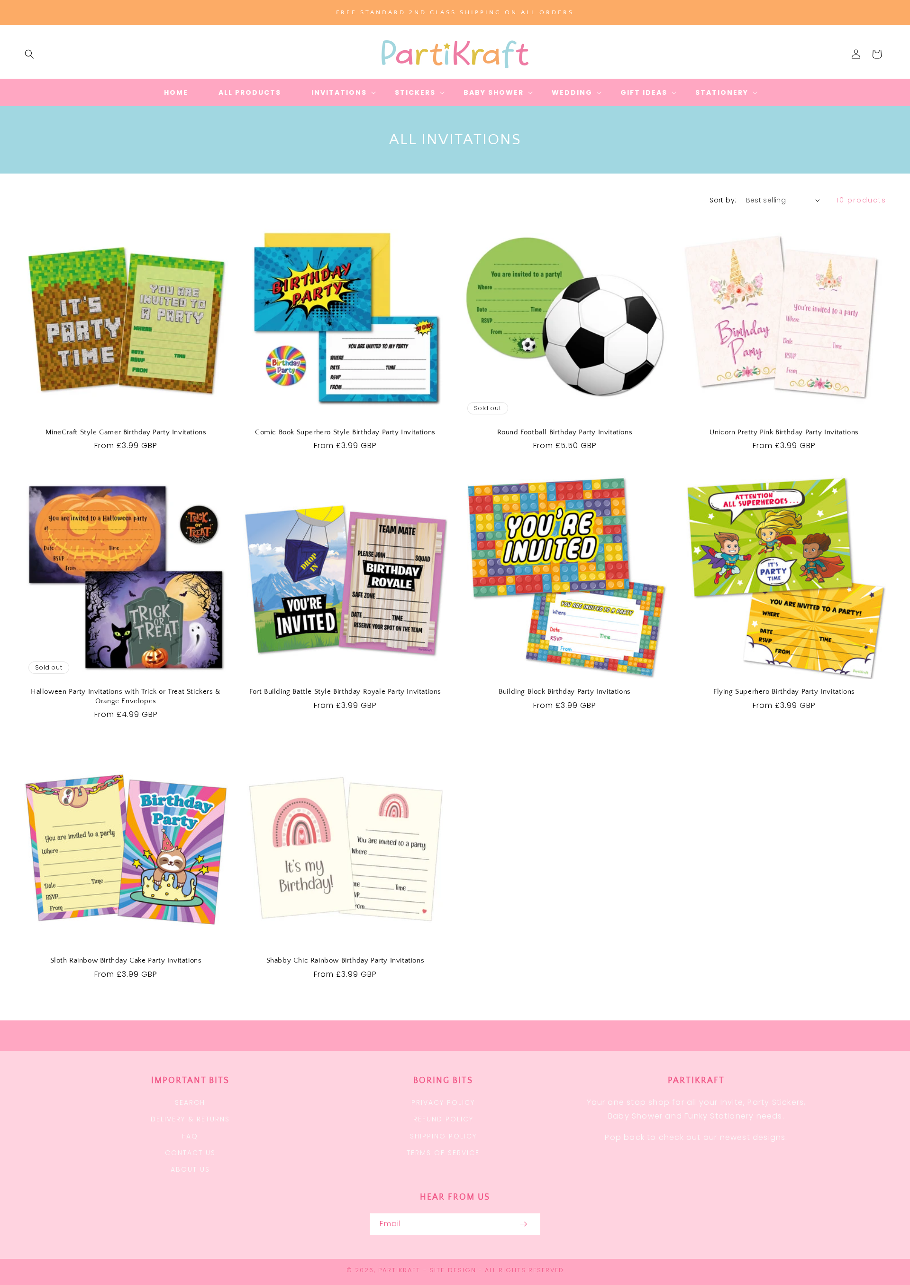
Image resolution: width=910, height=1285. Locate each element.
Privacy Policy (443, 1102)
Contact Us (190, 1152)
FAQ (190, 1136)
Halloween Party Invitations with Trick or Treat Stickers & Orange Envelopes (126, 696)
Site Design (452, 1270)
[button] (29, 54)
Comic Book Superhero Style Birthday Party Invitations (345, 432)
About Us (190, 1169)
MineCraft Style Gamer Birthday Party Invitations (126, 432)
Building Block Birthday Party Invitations (565, 692)
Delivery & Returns (190, 1119)
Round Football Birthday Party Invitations (565, 432)
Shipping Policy (443, 1136)
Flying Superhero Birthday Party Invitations (784, 692)
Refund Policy (443, 1119)
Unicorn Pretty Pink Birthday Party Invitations (784, 432)
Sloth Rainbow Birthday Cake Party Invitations (126, 960)
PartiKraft (399, 1270)
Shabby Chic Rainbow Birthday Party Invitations (345, 960)
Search (190, 1102)
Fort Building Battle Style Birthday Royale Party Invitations (345, 692)
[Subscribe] (523, 1224)
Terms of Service (443, 1152)
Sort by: (723, 200)
